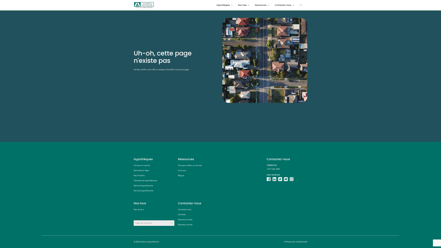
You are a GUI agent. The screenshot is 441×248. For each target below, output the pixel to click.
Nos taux (242, 5)
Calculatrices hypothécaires (145, 180)
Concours (182, 170)
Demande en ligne (141, 170)
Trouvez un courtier (142, 165)
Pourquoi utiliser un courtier (190, 165)
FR (301, 5)
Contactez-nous (283, 5)
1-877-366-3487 (273, 169)
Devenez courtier (185, 219)
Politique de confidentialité (295, 241)
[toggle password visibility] (172, 223)
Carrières (182, 214)
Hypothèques (223, 5)
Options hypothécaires (143, 185)
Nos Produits (139, 175)
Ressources (261, 5)
